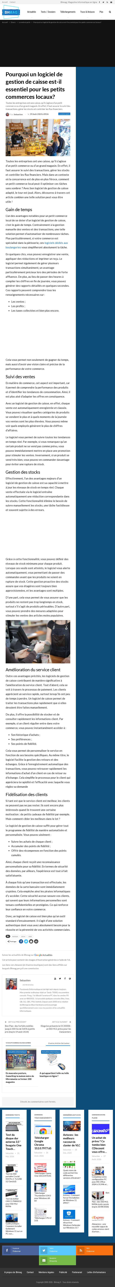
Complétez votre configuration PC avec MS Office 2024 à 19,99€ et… (100, 1181)
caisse (23, 936)
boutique (15, 936)
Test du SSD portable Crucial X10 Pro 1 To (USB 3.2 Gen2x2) (14, 1178)
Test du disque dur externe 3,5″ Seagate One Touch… (13, 1141)
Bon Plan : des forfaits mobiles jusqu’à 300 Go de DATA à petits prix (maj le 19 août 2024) (20, 1029)
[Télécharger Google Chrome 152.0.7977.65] (43, 1129)
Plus (101, 12)
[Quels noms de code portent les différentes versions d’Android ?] (69, 1164)
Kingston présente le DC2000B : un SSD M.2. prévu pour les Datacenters (56, 1029)
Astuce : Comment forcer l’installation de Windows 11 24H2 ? (71, 1199)
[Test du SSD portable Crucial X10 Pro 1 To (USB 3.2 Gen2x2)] (12, 1168)
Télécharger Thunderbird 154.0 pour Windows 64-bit (42, 1197)
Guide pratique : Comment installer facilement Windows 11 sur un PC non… (14, 1228)
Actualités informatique (17, 1052)
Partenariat (77, 1272)
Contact (12, 2)
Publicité (63, 1272)
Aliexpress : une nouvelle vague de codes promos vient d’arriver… (100, 1228)
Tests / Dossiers (48, 12)
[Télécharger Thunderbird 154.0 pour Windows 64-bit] (40, 1187)
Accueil (5, 2)
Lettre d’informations (96, 1272)
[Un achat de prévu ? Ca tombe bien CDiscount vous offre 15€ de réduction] (100, 1129)
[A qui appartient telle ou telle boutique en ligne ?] (55, 1059)
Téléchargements (67, 12)
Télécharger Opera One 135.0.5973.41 (42, 1174)
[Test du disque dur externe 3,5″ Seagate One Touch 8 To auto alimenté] (14, 1126)
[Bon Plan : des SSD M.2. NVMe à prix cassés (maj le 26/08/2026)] (98, 1195)
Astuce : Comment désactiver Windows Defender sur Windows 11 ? (71, 1224)
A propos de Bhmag (13, 1272)
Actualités (31, 12)
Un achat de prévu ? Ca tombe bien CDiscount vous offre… (99, 1144)
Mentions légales (46, 1272)
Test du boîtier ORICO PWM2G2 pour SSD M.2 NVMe (13, 1202)
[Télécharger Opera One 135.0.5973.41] (40, 1167)
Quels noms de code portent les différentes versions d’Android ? (72, 1174)
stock (30, 936)
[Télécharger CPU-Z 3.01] (40, 1212)
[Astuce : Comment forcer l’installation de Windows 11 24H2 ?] (69, 1189)
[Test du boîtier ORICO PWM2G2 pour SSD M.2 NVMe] (12, 1192)
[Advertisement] (57, 45)
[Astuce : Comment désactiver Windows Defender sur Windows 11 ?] (69, 1214)
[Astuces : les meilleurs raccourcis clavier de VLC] (72, 1126)
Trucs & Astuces (87, 12)
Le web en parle (64, 114)
